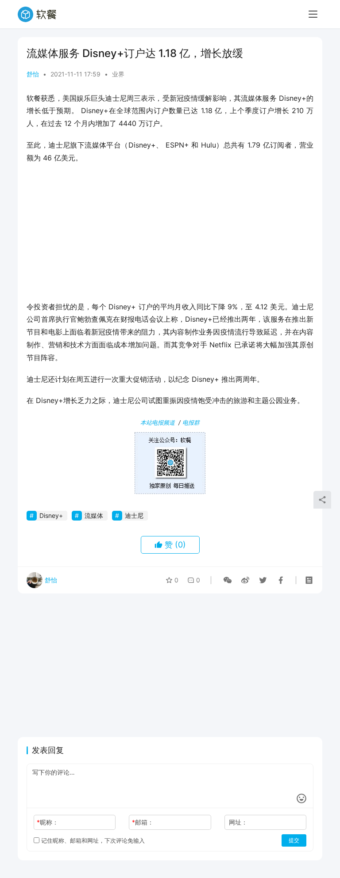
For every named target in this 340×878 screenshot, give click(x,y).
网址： (238, 822)
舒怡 (33, 74)
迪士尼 (134, 515)
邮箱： (143, 822)
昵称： (47, 822)
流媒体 (94, 515)
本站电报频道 (157, 422)
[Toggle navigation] (313, 14)
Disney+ (51, 515)
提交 (294, 840)
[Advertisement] (170, 235)
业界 (118, 74)
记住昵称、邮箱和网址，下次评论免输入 (92, 840)
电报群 (191, 422)
